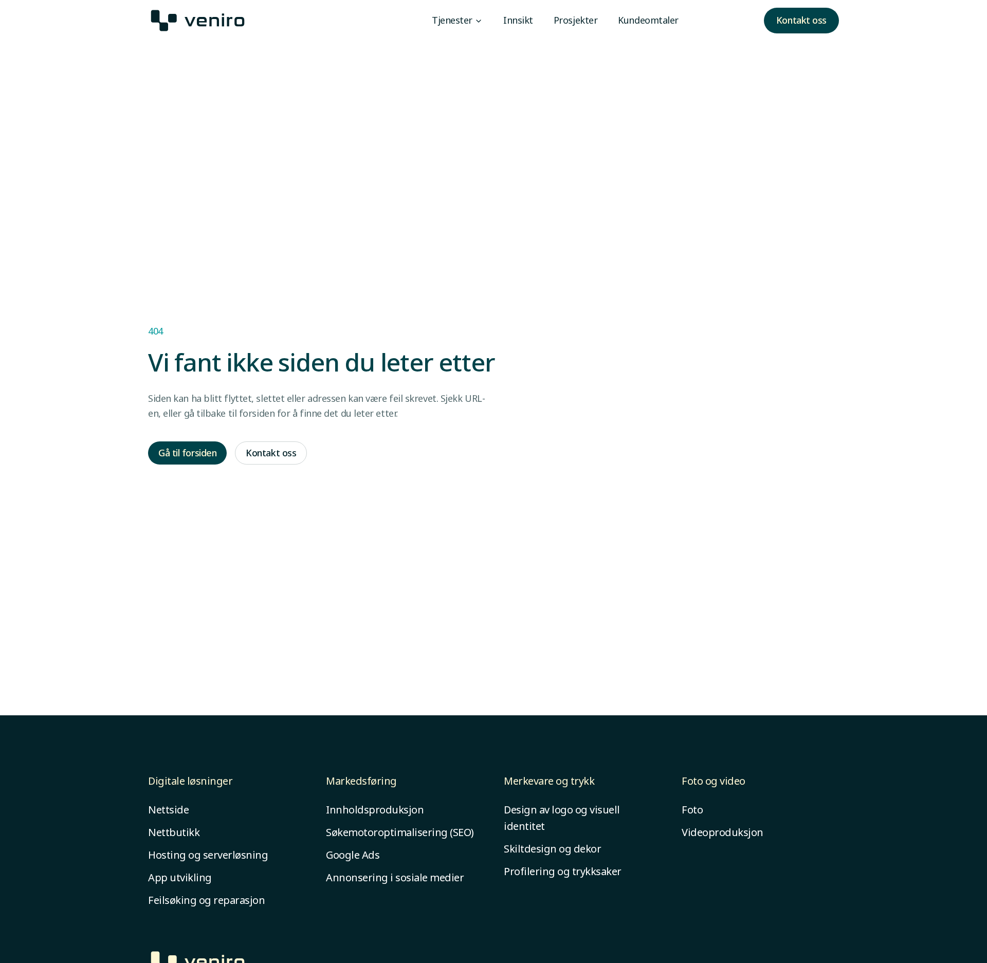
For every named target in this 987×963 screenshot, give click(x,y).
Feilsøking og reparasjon (206, 900)
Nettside (168, 810)
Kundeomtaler (648, 20)
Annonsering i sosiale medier (395, 877)
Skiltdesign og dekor (552, 849)
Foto (692, 810)
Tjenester (452, 20)
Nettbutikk (173, 832)
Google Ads (352, 855)
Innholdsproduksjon (375, 810)
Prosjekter (576, 20)
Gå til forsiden (187, 453)
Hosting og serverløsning (208, 855)
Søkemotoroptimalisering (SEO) (400, 832)
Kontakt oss (801, 20)
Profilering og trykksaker (563, 871)
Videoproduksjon (722, 832)
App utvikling (180, 877)
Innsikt (518, 20)
